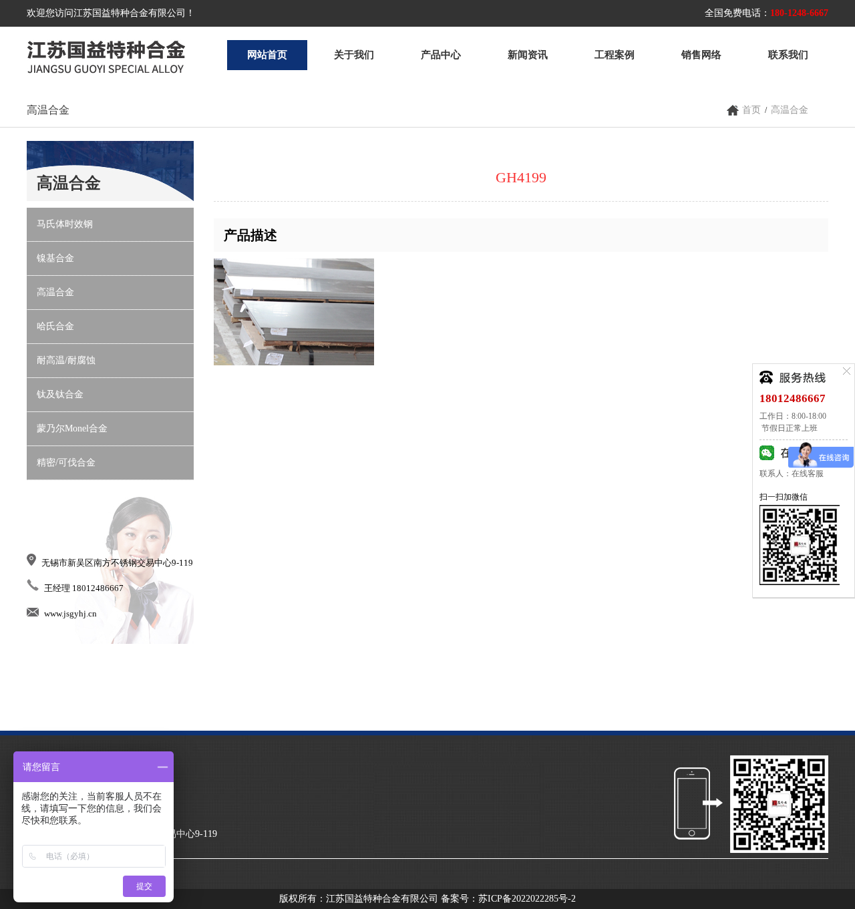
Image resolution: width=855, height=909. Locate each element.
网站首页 (267, 54)
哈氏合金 (55, 326)
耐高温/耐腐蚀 (66, 360)
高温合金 (789, 110)
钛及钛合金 (60, 394)
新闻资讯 (528, 54)
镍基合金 (55, 258)
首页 (751, 110)
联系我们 (788, 54)
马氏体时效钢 (65, 224)
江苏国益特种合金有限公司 (106, 55)
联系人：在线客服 (791, 473)
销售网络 (701, 54)
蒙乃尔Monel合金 (72, 428)
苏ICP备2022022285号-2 (527, 899)
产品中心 (441, 54)
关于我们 (354, 54)
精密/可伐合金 (66, 463)
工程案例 (614, 54)
